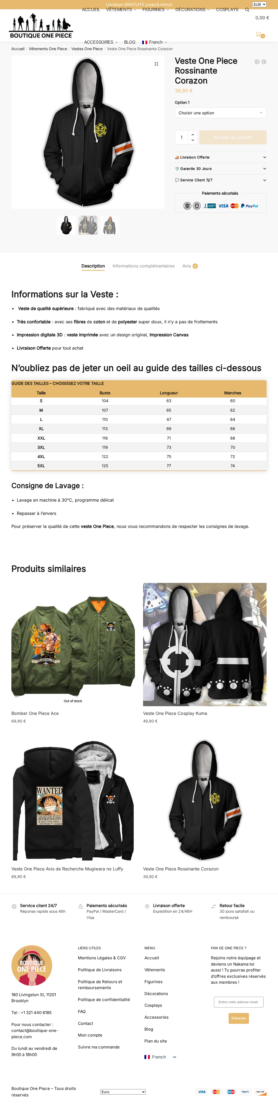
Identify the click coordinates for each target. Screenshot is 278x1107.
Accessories (156, 1017)
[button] (156, 64)
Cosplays (153, 1005)
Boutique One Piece (30, 1088)
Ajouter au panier (233, 137)
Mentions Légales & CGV (102, 957)
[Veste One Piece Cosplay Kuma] (205, 644)
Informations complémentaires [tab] (144, 266)
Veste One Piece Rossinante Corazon (181, 869)
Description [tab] (93, 266)
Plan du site (155, 1041)
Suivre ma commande (99, 1047)
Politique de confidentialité (104, 999)
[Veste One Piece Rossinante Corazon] (205, 800)
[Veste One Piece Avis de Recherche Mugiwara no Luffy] (73, 800)
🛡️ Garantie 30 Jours (193, 168)
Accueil (17, 48)
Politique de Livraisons (100, 969)
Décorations (156, 993)
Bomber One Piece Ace (35, 713)
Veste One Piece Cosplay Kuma (175, 713)
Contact (85, 1023)
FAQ (82, 1011)
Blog (148, 1029)
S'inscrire (238, 1018)
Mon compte (90, 1035)
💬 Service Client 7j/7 (193, 180)
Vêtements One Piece (48, 48)
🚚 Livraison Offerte (192, 157)
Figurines (153, 981)
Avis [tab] (186, 266)
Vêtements (154, 969)
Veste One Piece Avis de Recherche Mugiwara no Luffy (67, 869)
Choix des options (73, 732)
